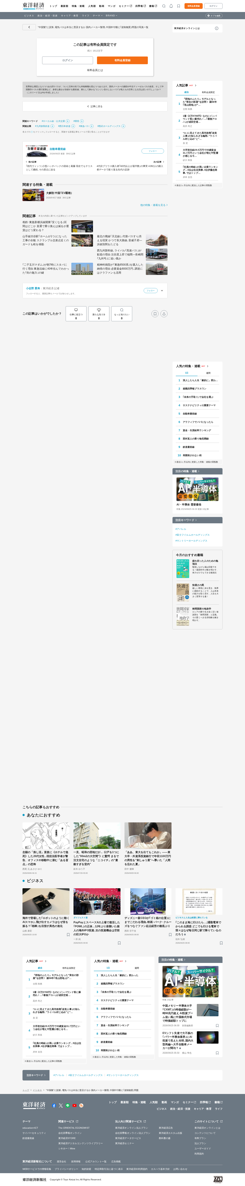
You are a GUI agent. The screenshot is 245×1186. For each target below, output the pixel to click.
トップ (53, 6)
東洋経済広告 (166, 1127)
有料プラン (200, 1138)
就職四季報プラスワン (194, 388)
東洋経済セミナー (124, 1143)
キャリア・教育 (70, 15)
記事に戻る (29, 27)
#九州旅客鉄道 (42, 126)
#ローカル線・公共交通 (53, 121)
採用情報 (75, 1161)
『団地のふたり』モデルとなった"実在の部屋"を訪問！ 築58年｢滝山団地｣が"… (200, 102)
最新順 (64, 6)
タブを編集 (215, 16)
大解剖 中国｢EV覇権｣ (59, 193)
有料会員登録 (194, 6)
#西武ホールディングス (109, 126)
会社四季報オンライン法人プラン (132, 1133)
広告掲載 (116, 1161)
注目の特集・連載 (186, 471)
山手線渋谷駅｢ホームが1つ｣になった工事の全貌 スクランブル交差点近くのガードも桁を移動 (45, 240)
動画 (101, 6)
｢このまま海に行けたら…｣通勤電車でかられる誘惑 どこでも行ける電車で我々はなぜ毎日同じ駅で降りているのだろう (198, 928)
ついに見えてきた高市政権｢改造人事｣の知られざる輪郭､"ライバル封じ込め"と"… (200, 136)
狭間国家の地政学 (201, 608)
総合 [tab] (186, 92)
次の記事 (158, 162)
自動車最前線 (58, 149)
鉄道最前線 (189, 447)
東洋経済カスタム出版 (170, 1133)
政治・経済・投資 (48, 15)
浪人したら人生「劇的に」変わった (201, 380)
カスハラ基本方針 (160, 1169)
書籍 (151, 6)
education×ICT (30, 1127)
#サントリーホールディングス (191, 540)
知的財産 (86, 1169)
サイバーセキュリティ (34, 1133)
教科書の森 (165, 1138)
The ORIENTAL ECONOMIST (74, 1127)
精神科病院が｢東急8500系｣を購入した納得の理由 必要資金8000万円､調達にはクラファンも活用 (120, 268)
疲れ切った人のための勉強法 (205, 562)
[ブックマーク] (155, 313)
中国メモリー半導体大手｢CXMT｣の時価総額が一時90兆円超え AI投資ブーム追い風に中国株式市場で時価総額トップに (177, 1013)
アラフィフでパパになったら (198, 422)
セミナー (124, 6)
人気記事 (182, 85)
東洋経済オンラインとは (187, 28)
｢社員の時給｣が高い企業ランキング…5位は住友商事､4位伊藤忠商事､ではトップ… (200, 170)
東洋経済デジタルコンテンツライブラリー (80, 1143)
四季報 (139, 6)
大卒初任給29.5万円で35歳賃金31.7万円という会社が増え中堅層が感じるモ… (200, 153)
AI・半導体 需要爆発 (188, 504)
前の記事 (32, 162)
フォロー (153, 151)
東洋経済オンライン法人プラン (131, 1127)
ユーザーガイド (202, 1148)
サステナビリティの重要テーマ (199, 405)
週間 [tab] (208, 373)
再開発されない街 (192, 455)
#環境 (76, 121)
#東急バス (84, 126)
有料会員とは (95, 70)
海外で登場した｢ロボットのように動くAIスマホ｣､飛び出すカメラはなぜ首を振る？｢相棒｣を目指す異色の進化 (46, 922)
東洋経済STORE (67, 1138)
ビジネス (29, 15)
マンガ (112, 6)
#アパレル (181, 529)
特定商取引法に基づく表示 (109, 1169)
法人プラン (200, 1143)
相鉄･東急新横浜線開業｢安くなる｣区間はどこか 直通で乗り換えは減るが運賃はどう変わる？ (45, 226)
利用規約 (199, 1153)
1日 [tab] (186, 373)
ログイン (214, 6)
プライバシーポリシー (66, 1169)
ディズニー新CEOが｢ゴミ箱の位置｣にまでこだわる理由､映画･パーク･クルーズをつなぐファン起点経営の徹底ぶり (148, 922)
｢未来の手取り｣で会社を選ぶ (198, 397)
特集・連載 (78, 6)
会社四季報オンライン (70, 1133)
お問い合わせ (180, 1169)
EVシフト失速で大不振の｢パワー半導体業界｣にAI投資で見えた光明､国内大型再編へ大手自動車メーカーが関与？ (177, 1040)
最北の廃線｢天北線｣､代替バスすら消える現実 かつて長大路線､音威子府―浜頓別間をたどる (119, 240)
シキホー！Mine (66, 1148)
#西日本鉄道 (64, 126)
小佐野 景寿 (33, 288)
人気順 (92, 6)
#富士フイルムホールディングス (193, 534)
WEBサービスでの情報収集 (36, 1169)
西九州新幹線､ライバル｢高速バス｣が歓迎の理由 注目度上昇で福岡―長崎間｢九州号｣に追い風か (120, 254)
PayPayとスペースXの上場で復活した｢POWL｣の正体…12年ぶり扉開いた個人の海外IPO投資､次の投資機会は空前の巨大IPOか (97, 928)
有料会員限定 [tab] (208, 92)
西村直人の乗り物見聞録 (196, 438)
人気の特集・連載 (188, 366)
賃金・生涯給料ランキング (197, 430)
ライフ (86, 15)
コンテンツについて (205, 1133)
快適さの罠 (198, 585)
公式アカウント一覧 (95, 1161)
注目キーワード (185, 520)
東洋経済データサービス (128, 1138)
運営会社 (61, 1161)
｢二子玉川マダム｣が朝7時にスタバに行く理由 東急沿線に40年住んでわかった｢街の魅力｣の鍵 (45, 268)
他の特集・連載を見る (153, 205)
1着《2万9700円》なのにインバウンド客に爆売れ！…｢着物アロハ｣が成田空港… (200, 119)
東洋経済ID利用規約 (137, 1169)
